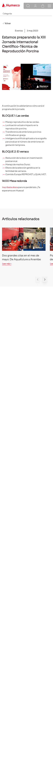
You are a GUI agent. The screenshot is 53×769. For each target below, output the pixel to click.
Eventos (19, 30)
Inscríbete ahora (10, 187)
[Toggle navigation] (49, 6)
